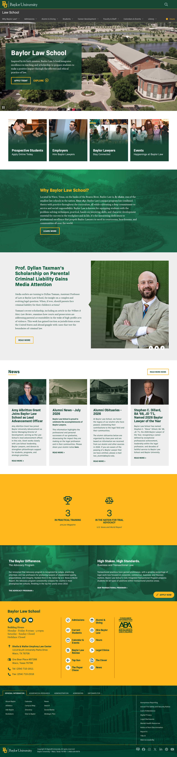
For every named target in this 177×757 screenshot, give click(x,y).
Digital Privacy (146, 715)
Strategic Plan (49, 713)
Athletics (9, 705)
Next (162, 348)
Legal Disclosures (147, 719)
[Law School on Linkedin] (24, 620)
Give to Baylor (30, 713)
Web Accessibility (147, 739)
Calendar (28, 701)
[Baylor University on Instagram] (149, 750)
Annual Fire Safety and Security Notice (155, 706)
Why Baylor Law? (9, 18)
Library (151, 18)
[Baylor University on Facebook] (143, 750)
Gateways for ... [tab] (95, 693)
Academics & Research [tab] (39, 693)
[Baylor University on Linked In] (160, 750)
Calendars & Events (132, 18)
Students (67, 18)
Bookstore (10, 713)
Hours (172, 18)
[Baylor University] (19, 4)
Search (47, 705)
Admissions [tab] (78, 693)
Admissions (29, 18)
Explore (38, 80)
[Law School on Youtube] (30, 620)
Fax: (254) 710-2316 (23, 673)
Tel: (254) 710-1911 (22, 668)
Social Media (49, 709)
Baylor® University (53, 749)
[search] (166, 4)
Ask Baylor (10, 709)
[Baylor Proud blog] (137, 750)
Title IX (143, 735)
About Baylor (11, 701)
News (46, 701)
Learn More (49, 230)
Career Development (87, 18)
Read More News (158, 371)
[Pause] (3, 107)
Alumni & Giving (49, 18)
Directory (28, 709)
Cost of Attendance (147, 710)
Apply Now (165, 594)
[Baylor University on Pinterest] (166, 750)
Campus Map (30, 705)
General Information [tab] (14, 693)
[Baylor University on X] (154, 750)
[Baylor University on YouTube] (171, 750)
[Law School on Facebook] (10, 620)
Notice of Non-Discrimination (151, 727)
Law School (10, 12)
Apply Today (21, 80)
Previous (151, 348)
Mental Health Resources (150, 723)
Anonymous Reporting (149, 702)
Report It (143, 731)
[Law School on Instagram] (17, 620)
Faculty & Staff (109, 18)
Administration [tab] (61, 693)
